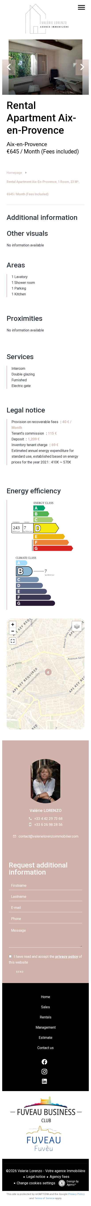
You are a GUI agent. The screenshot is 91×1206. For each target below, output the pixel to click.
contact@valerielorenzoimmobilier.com (48, 836)
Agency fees (59, 1177)
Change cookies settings (36, 1183)
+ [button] (12, 624)
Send (20, 972)
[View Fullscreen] (12, 641)
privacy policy (66, 956)
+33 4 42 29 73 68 (48, 819)
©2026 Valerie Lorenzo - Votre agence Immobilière (45, 1171)
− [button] (12, 631)
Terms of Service (44, 1198)
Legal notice (35, 1177)
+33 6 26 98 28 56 (48, 825)
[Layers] (77, 626)
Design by (73, 1183)
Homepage (14, 172)
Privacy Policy (76, 1194)
